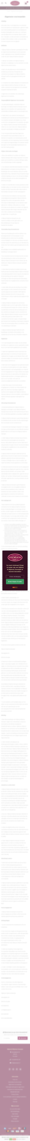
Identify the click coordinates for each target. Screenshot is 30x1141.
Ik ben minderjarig (15, 576)
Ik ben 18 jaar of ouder (15, 581)
